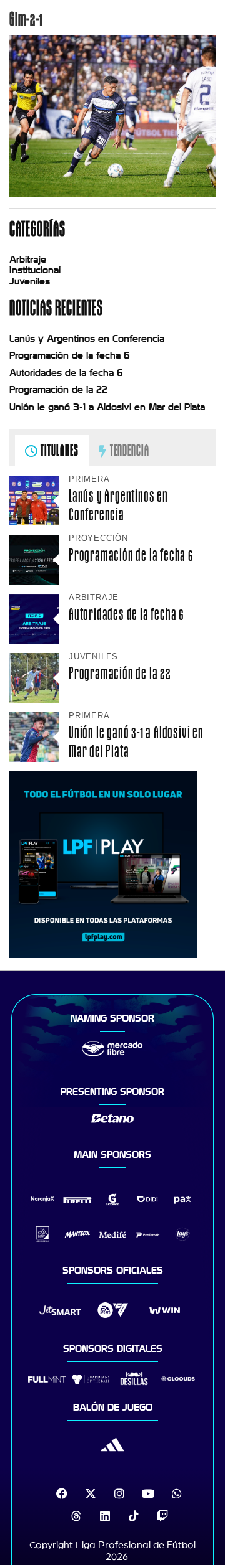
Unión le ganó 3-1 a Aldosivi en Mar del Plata (107, 407)
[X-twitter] (90, 1493)
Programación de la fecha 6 (69, 355)
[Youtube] (148, 1493)
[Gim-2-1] (112, 194)
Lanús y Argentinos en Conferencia (86, 339)
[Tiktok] (133, 1516)
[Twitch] (162, 1516)
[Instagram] (119, 1493)
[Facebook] (62, 1493)
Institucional (35, 270)
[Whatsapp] (177, 1493)
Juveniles (29, 281)
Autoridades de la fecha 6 (66, 373)
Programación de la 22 (58, 390)
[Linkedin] (105, 1516)
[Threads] (76, 1516)
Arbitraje (27, 260)
